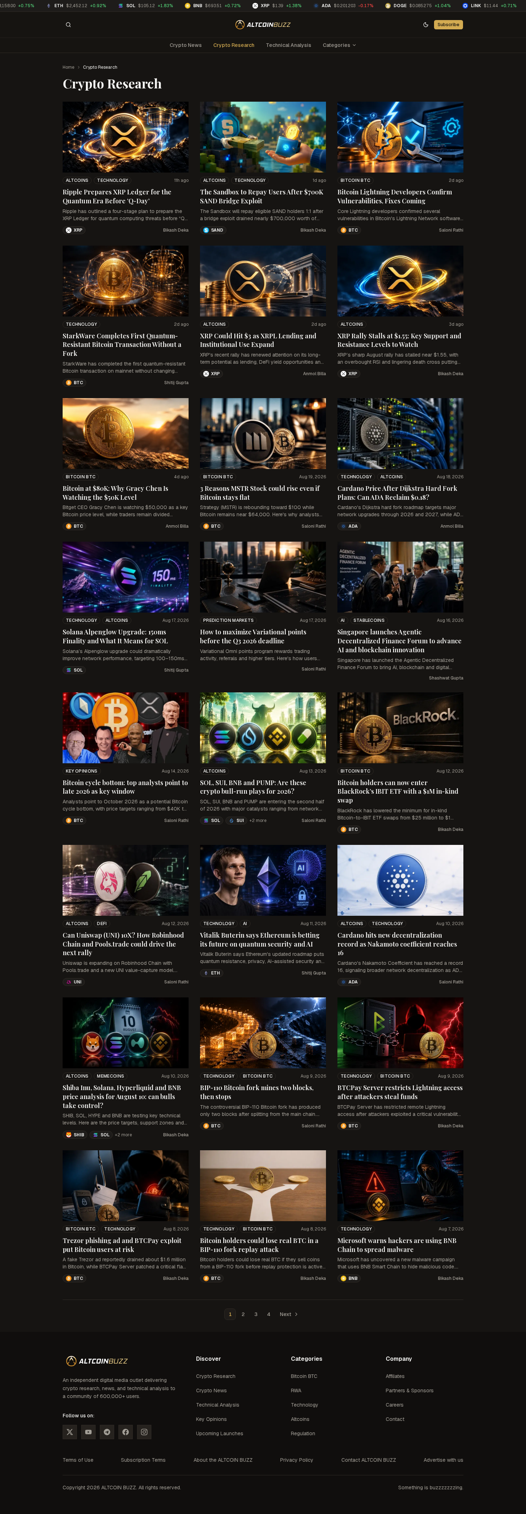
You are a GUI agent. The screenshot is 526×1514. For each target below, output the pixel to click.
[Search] (68, 24)
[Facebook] (125, 1432)
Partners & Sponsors (410, 1390)
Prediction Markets (228, 620)
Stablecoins (369, 620)
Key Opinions (82, 771)
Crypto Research (233, 45)
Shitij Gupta (176, 383)
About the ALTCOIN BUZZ (223, 1460)
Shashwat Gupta (446, 678)
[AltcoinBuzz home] (263, 24)
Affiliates (395, 1376)
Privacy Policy (296, 1460)
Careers (395, 1405)
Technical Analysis (288, 45)
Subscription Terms (143, 1460)
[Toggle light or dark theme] (426, 24)
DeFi (102, 924)
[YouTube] (88, 1432)
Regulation (303, 1433)
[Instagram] (144, 1432)
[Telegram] (107, 1432)
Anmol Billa (314, 374)
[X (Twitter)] (70, 1432)
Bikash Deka (176, 230)
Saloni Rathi (451, 230)
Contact (395, 1419)
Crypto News (186, 45)
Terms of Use (78, 1460)
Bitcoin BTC (355, 180)
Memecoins (110, 1076)
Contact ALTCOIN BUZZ (368, 1460)
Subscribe (448, 24)
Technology (112, 180)
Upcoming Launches (219, 1433)
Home (68, 67)
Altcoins (77, 180)
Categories (336, 45)
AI (343, 620)
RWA (296, 1390)
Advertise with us (443, 1460)
